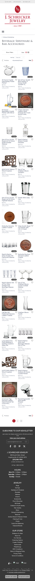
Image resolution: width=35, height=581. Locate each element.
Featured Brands (17, 526)
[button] (8, 1)
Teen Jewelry (17, 508)
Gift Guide (17, 503)
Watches (17, 494)
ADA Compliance (17, 549)
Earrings (17, 488)
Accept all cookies (24, 576)
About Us (17, 535)
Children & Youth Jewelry (17, 505)
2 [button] (17, 421)
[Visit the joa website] (10, 563)
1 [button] (14, 421)
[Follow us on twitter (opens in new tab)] (24, 446)
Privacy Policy (18, 553)
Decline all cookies (11, 576)
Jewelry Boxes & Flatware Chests (17, 517)
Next (30, 60)
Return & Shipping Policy (17, 551)
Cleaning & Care (17, 519)
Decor (17, 510)
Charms (17, 496)
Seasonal (17, 514)
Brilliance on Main (17, 533)
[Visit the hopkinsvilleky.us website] (16, 563)
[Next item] (31, 130)
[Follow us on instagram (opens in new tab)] (15, 446)
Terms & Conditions (17, 556)
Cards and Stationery (17, 523)
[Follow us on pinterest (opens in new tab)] (19, 446)
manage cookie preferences (17, 572)
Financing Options (17, 540)
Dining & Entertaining (8, 37)
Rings (17, 485)
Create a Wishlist (17, 542)
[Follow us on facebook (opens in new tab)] (10, 446)
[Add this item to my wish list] (15, 79)
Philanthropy (17, 547)
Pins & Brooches (17, 501)
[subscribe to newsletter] (26, 441)
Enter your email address (17, 438)
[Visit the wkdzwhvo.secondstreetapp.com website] (24, 563)
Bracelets (17, 492)
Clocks (18, 521)
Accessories (17, 499)
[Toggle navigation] (3, 31)
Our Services (17, 538)
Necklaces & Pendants (17, 490)
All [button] (21, 421)
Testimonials (17, 544)
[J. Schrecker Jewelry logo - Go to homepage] (18, 16)
